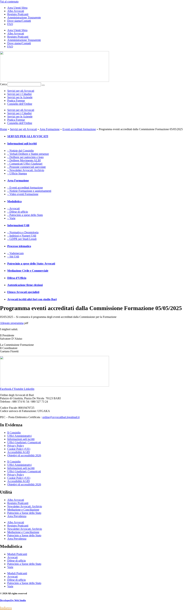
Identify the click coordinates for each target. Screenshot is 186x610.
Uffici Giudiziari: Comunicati (24, 442)
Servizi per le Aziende (20, 97)
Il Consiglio (14, 432)
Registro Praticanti (17, 14)
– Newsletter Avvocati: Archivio (25, 170)
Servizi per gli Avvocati (20, 90)
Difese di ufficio (16, 560)
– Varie (11, 218)
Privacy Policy (15, 445)
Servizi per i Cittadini (19, 94)
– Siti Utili (13, 256)
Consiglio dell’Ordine (19, 103)
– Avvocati (13, 208)
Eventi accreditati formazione (79, 129)
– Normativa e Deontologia (23, 232)
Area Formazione (50, 129)
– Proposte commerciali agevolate (26, 166)
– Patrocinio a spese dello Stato (25, 215)
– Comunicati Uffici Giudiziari (24, 163)
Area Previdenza (16, 516)
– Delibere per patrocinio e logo (25, 157)
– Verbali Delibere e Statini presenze (28, 153)
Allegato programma (12, 323)
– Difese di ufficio (17, 211)
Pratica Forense (16, 100)
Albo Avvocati (15, 11)
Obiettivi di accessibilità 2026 (24, 455)
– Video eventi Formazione (22, 194)
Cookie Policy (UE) (18, 448)
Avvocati (12, 557)
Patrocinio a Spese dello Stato (24, 512)
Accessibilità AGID (18, 452)
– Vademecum (15, 253)
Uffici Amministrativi (19, 435)
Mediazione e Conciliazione (23, 509)
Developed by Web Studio (13, 600)
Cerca (3, 84)
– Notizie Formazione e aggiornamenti (29, 190)
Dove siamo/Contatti (19, 20)
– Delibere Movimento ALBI (24, 160)
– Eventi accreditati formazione (25, 187)
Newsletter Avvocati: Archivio (24, 506)
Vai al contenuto (9, 1)
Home (3, 129)
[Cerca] (43, 85)
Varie (10, 567)
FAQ (10, 24)
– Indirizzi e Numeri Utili (21, 235)
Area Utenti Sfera (17, 7)
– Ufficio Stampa (17, 173)
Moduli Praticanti (17, 554)
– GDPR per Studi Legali (22, 238)
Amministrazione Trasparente (24, 17)
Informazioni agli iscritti (21, 439)
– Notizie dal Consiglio (20, 150)
